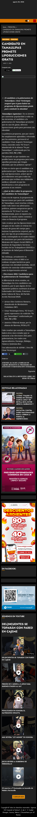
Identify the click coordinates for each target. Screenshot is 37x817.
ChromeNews (25, 812)
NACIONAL (6, 39)
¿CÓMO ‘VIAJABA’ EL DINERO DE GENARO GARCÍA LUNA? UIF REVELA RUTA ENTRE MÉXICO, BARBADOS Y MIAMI (24, 401)
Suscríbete (34, 20)
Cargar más (18, 797)
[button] (31, 21)
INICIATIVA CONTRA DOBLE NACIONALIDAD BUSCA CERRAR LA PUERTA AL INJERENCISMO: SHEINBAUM (25, 415)
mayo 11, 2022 (7, 63)
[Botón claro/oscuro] (27, 21)
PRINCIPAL (14, 39)
